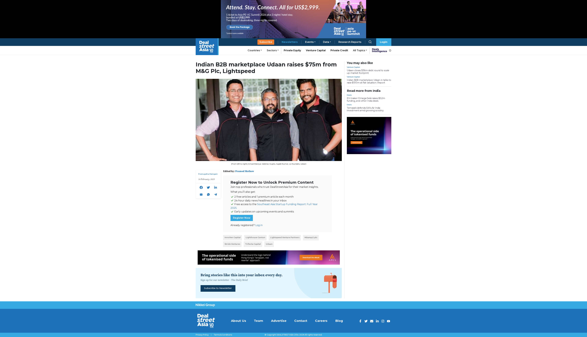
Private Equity (292, 50)
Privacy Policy (202, 335)
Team (258, 321)
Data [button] (326, 42)
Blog (339, 321)
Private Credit (339, 50)
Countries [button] (254, 50)
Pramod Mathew (244, 171)
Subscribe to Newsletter (218, 288)
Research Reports (349, 42)
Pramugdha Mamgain (208, 174)
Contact (300, 321)
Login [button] (383, 42)
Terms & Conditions (223, 335)
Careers (321, 321)
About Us (238, 321)
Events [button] (309, 42)
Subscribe (265, 42)
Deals (349, 95)
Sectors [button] (272, 50)
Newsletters (290, 42)
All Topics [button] (359, 50)
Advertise (278, 321)
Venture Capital (316, 50)
